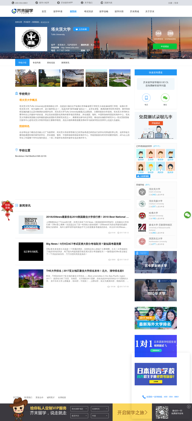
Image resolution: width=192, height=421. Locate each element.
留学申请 (57, 11)
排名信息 (51, 62)
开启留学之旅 (130, 412)
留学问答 (119, 11)
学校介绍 (22, 62)
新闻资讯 (65, 62)
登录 (176, 2)
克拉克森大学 (156, 202)
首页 (44, 11)
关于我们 (88, 2)
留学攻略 (103, 11)
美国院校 (35, 22)
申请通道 (165, 46)
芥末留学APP (66, 2)
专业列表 (37, 62)
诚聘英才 (51, 397)
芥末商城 (134, 11)
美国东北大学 (158, 240)
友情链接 (62, 397)
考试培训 (88, 11)
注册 (170, 2)
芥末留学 (27, 22)
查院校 (73, 11)
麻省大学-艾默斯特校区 (160, 227)
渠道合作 (39, 397)
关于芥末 (149, 11)
